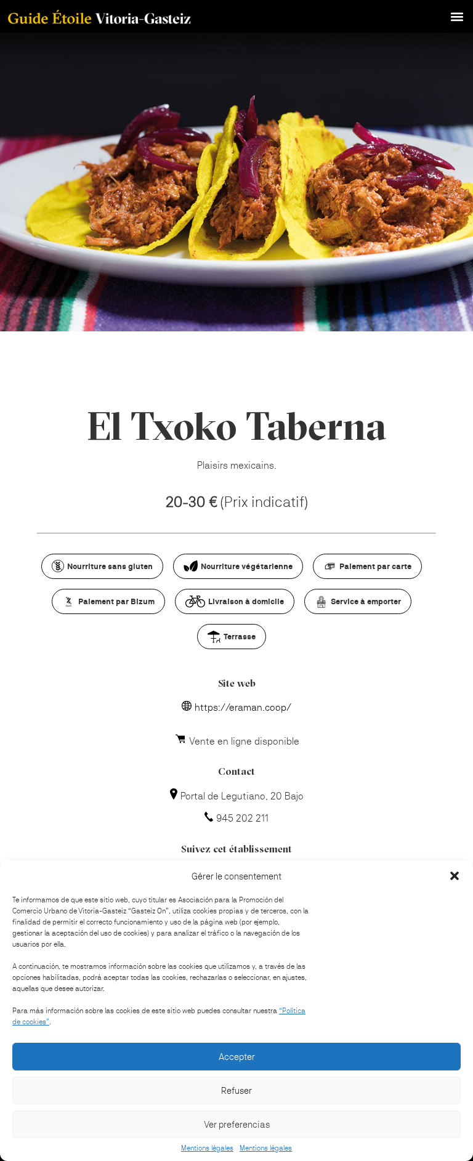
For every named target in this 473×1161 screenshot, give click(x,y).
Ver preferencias (237, 1124)
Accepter (237, 1056)
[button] (454, 876)
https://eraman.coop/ (243, 707)
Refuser (236, 1090)
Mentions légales (207, 1148)
